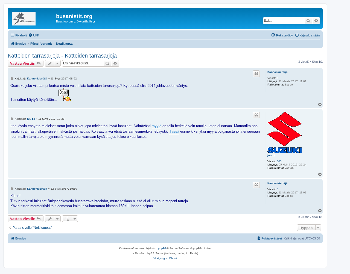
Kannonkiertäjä (277, 71)
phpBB (162, 248)
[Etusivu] (32, 18)
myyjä (156, 126)
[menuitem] (33, 35)
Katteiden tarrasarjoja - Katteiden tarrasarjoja (62, 56)
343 (279, 161)
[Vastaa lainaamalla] (256, 73)
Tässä (174, 131)
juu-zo (271, 155)
